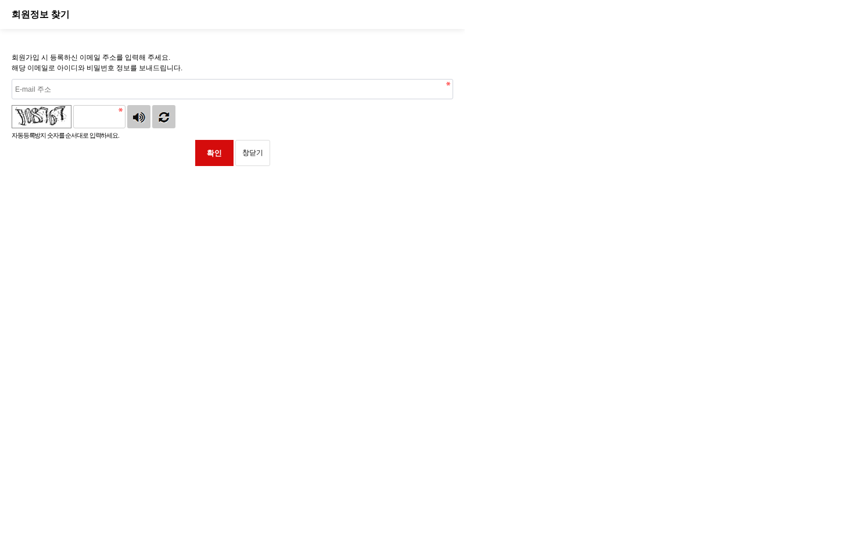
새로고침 (163, 116)
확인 (214, 153)
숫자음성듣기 (138, 116)
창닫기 (252, 153)
